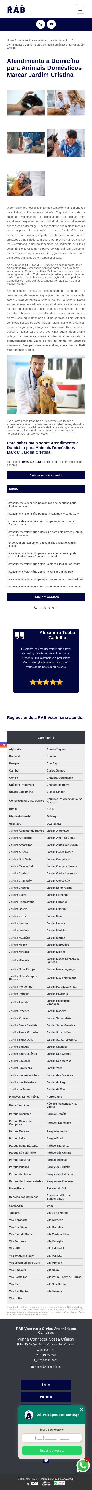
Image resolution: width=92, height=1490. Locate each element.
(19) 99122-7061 (31, 461)
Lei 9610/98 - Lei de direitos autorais (28, 1314)
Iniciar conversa (51, 1450)
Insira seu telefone (52, 1429)
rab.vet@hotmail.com (47, 1366)
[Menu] (80, 9)
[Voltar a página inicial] (16, 8)
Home (46, 1384)
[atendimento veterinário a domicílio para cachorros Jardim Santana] (66, 143)
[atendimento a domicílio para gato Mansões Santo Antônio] (26, 143)
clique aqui (52, 461)
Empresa (46, 1396)
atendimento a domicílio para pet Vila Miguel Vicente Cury (43, 513)
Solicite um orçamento (46, 475)
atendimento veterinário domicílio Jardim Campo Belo (41, 571)
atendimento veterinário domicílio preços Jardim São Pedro (44, 564)
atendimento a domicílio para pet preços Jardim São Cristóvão (46, 579)
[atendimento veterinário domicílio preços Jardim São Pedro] (26, 103)
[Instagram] (46, 1460)
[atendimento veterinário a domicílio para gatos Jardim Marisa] (66, 103)
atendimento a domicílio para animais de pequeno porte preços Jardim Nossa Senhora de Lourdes (42, 555)
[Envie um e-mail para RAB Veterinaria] (51, 24)
